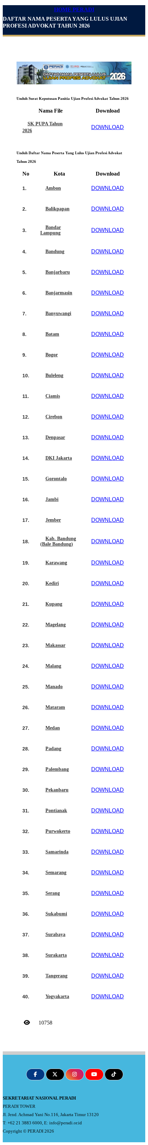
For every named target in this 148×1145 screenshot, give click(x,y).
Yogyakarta (57, 996)
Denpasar (55, 437)
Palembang (57, 769)
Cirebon (53, 416)
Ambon (53, 188)
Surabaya (55, 934)
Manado (54, 686)
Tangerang (56, 975)
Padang (53, 748)
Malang (53, 666)
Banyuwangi (58, 313)
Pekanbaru (56, 789)
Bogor (51, 354)
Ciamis (52, 396)
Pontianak (56, 810)
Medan (52, 728)
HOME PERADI (74, 9)
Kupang (53, 604)
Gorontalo (56, 478)
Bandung (54, 251)
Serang (52, 893)
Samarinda (56, 851)
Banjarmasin (58, 292)
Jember (53, 520)
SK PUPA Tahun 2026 (42, 127)
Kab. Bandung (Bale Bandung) (58, 541)
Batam (52, 334)
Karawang (56, 562)
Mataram (55, 707)
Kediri (52, 583)
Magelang (55, 624)
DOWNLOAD (107, 127)
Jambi (52, 499)
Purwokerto (57, 831)
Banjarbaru (57, 272)
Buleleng (54, 375)
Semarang (55, 872)
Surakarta (56, 955)
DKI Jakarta (58, 458)
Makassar (55, 645)
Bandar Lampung (50, 230)
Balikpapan (57, 208)
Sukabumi (56, 913)
